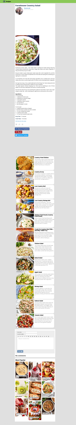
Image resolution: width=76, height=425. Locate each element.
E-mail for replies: (20, 334)
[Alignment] (46, 336)
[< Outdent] (32, 336)
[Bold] (22, 336)
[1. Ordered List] (30, 336)
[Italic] (24, 336)
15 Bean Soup (46, 413)
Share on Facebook (23, 129)
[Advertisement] (65, 21)
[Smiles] (49, 336)
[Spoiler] (44, 336)
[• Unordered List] (28, 336)
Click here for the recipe (20, 121)
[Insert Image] (36, 336)
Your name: (19, 332)
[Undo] (18, 336)
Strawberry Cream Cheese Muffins (47, 378)
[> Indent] (34, 336)
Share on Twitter (22, 135)
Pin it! (19, 132)
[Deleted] (26, 336)
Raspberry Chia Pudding (33, 378)
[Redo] (20, 336)
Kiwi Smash (19, 396)
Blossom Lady (27, 8)
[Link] (42, 336)
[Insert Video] (38, 336)
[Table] (40, 336)
